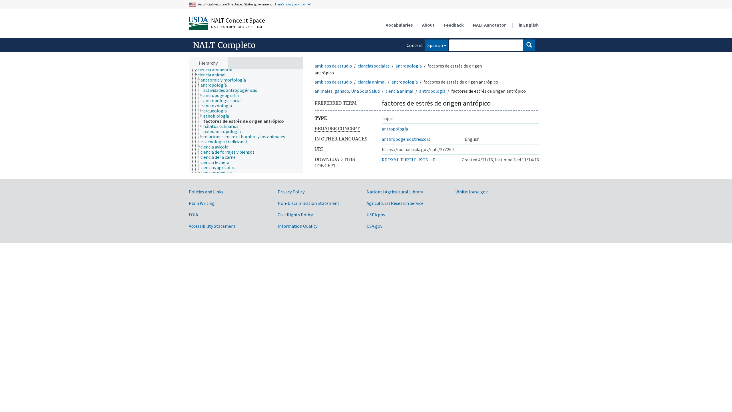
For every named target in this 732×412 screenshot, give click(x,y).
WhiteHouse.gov (471, 192)
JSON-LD (426, 160)
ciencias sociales (374, 66)
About (428, 25)
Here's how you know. (291, 4)
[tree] (246, 121)
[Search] (529, 45)
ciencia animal (372, 82)
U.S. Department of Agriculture (237, 27)
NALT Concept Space (238, 20)
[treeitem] (217, 69)
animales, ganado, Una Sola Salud (347, 91)
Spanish (434, 45)
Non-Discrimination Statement (308, 203)
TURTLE (408, 160)
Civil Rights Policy (295, 214)
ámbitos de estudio (333, 66)
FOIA (193, 214)
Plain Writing (202, 203)
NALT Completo (224, 45)
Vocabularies (399, 25)
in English (529, 25)
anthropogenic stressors (406, 139)
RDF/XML (390, 160)
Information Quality (297, 226)
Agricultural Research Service (395, 203)
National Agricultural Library (395, 192)
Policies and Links (206, 192)
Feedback (454, 25)
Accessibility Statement (212, 226)
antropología (408, 66)
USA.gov (374, 226)
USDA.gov (376, 214)
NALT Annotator (489, 25)
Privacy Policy (291, 192)
